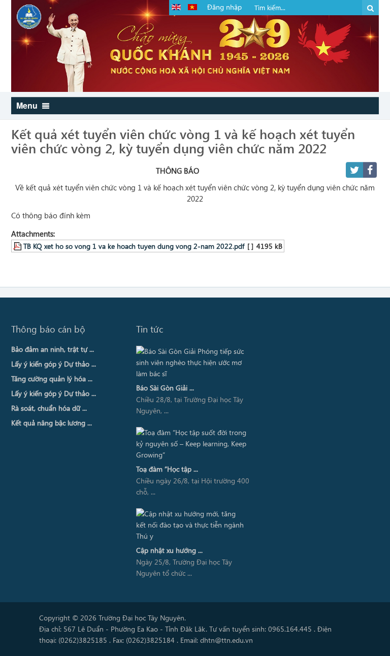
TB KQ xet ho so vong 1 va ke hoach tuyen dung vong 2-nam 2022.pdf (133, 245)
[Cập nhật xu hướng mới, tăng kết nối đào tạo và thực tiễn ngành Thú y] (191, 525)
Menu (28, 105)
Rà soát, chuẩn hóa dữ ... (49, 408)
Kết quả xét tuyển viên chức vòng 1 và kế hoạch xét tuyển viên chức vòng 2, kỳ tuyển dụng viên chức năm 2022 (183, 140)
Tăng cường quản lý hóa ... (51, 378)
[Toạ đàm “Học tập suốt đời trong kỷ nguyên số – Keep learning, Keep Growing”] (191, 444)
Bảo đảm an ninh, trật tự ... (52, 349)
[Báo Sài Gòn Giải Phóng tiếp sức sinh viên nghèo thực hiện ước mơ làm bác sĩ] (191, 362)
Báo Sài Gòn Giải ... (165, 387)
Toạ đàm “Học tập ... (167, 469)
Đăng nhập (224, 7)
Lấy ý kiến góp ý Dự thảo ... (53, 364)
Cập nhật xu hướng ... (169, 550)
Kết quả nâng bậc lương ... (51, 423)
